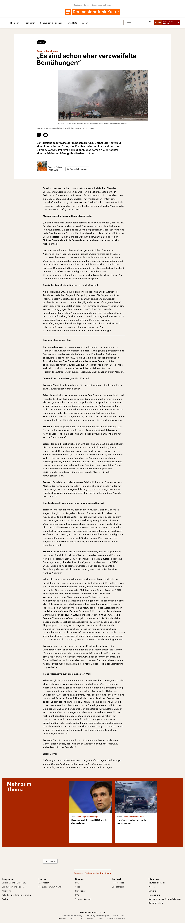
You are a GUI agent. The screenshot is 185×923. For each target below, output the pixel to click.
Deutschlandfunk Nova (101, 5)
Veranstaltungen (83, 899)
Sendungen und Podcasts (14, 886)
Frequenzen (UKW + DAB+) (51, 886)
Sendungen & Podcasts (51, 23)
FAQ (77, 882)
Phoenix (91, 918)
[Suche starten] (150, 22)
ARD (72, 918)
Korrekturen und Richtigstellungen (165, 899)
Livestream (44, 882)
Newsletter (80, 891)
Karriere (152, 891)
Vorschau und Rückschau (14, 882)
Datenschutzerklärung (71, 915)
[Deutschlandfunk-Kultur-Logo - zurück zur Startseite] (92, 12)
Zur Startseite (50, 861)
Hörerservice (118, 882)
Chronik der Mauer (116, 918)
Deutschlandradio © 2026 (92, 912)
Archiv (85, 23)
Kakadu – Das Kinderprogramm (16, 895)
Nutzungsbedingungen (98, 915)
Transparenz (154, 895)
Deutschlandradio (157, 882)
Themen (14, 23)
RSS (77, 895)
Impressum (118, 915)
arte (101, 918)
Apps (77, 886)
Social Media (118, 886)
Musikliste (72, 23)
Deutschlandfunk (81, 5)
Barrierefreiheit (156, 903)
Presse (152, 886)
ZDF (80, 918)
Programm (30, 23)
